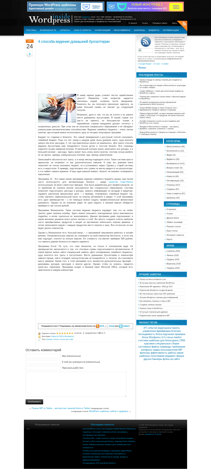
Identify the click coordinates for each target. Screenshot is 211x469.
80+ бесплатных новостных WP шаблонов (157, 294)
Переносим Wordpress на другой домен (156, 290)
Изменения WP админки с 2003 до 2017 (156, 286)
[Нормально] (65, 333)
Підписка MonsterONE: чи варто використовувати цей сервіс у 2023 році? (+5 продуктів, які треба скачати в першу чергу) (162, 115)
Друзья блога (173, 218)
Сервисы (65, 30)
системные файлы (148, 346)
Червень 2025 (173, 268)
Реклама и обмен (160, 23)
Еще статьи (172, 231)
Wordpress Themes (153, 434)
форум (180, 356)
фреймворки (164, 331)
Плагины (31, 30)
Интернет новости (175, 235)
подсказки (168, 334)
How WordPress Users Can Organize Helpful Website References (109, 429)
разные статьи (52, 339)
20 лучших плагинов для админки (154, 312)
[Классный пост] (70, 333)
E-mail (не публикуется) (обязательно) (81, 362)
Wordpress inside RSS (182, 26)
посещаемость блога (150, 334)
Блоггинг (176, 331)
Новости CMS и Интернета (62, 336)
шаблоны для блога (160, 340)
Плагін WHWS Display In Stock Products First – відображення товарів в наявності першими (159, 109)
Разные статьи (174, 226)
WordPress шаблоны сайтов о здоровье (108, 411)
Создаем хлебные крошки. (151, 305)
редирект (170, 356)
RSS (102, 326)
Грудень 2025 (173, 259)
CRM (182, 340)
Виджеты (154, 30)
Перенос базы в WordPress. (151, 308)
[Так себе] (62, 333)
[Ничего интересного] (60, 333)
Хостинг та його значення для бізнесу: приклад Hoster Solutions (109, 441)
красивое (149, 343)
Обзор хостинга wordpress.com (153, 279)
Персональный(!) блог (73, 368)
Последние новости (102, 424)
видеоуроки (164, 328)
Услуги (145, 23)
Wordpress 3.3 (157, 337)
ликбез (177, 337)
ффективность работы (163, 352)
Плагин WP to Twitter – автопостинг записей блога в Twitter (61, 408)
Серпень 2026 (173, 251)
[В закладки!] (72, 333)
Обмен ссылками (174, 222)
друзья (147, 359)
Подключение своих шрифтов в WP (154, 316)
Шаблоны (139, 30)
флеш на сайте (171, 359)
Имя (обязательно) (71, 356)
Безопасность (173, 151)
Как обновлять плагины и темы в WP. (155, 301)
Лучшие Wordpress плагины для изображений (159, 297)
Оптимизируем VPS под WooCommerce (99, 463)
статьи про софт (66, 339)
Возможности (48, 30)
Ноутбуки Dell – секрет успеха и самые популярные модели (108, 438)
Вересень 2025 (174, 264)
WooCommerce (122, 30)
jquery (175, 340)
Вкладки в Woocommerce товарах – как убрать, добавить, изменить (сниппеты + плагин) (159, 128)
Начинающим (102, 30)
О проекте (133, 23)
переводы (165, 346)
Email (111, 326)
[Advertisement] (85, 68)
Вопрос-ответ (173, 168)
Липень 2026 (173, 255)
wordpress (86, 17)
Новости (171, 176)
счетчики (143, 340)
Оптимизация (171, 30)
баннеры (157, 359)
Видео (170, 155)
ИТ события (150, 328)
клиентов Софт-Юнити (121, 182)
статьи (169, 337)
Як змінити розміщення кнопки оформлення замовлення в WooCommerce (158, 103)
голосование (158, 356)
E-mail (156, 64)
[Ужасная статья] (57, 333)
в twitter (165, 64)
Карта (174, 23)
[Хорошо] (67, 333)
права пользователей (165, 349)
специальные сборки (167, 343)
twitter (126, 326)
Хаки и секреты (82, 30)
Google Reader (145, 64)
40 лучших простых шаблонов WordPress (157, 283)
